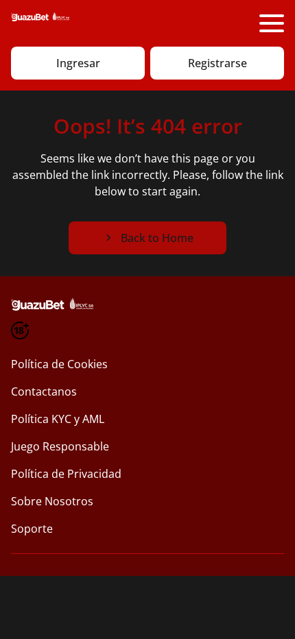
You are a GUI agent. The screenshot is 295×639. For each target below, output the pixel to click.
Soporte (32, 528)
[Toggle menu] (271, 23)
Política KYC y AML (57, 418)
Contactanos (44, 391)
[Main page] (40, 23)
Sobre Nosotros (52, 501)
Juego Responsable (60, 446)
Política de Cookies (59, 364)
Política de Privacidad (66, 473)
